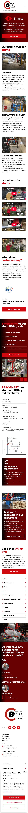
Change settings (14, 807)
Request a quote (14, 355)
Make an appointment (14, 536)
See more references (14, 309)
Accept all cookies (14, 797)
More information (7, 792)
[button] (24, 6)
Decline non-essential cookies (14, 802)
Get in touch (14, 36)
